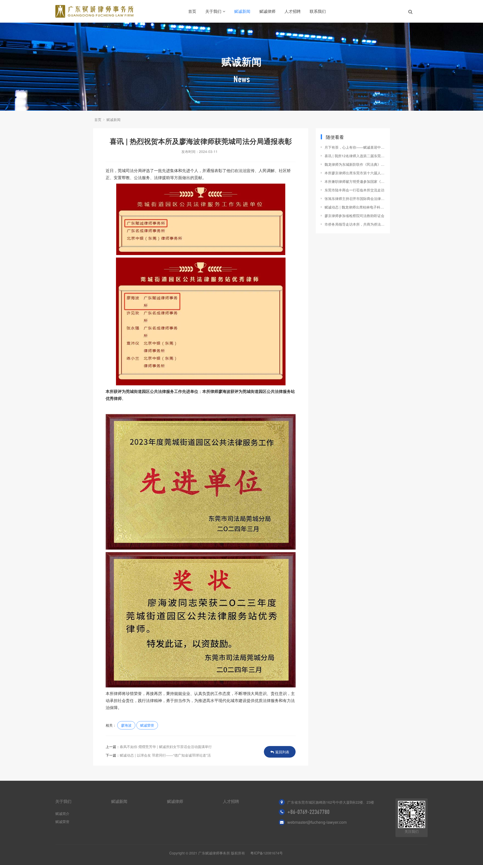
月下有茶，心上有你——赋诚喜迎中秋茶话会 (355, 147)
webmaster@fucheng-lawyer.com (317, 822)
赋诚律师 (267, 11)
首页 (192, 11)
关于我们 (213, 11)
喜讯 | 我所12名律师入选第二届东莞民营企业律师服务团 (355, 155)
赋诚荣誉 (147, 725)
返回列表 (282, 751)
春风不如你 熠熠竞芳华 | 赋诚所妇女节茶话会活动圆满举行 (166, 746)
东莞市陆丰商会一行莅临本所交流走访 (354, 189)
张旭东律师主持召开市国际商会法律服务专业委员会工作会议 (355, 198)
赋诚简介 (62, 813)
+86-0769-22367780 (308, 812)
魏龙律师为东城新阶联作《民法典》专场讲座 (355, 164)
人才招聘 (293, 11)
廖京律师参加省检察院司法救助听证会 (354, 215)
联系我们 (318, 11)
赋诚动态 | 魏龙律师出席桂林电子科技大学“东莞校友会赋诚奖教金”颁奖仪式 (355, 207)
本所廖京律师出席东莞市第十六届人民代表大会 (355, 172)
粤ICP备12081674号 (266, 852)
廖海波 (126, 725)
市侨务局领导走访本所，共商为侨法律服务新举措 (355, 224)
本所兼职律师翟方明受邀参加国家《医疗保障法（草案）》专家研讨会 (355, 181)
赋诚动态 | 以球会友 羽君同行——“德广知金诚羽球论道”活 (165, 755)
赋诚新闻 (242, 11)
